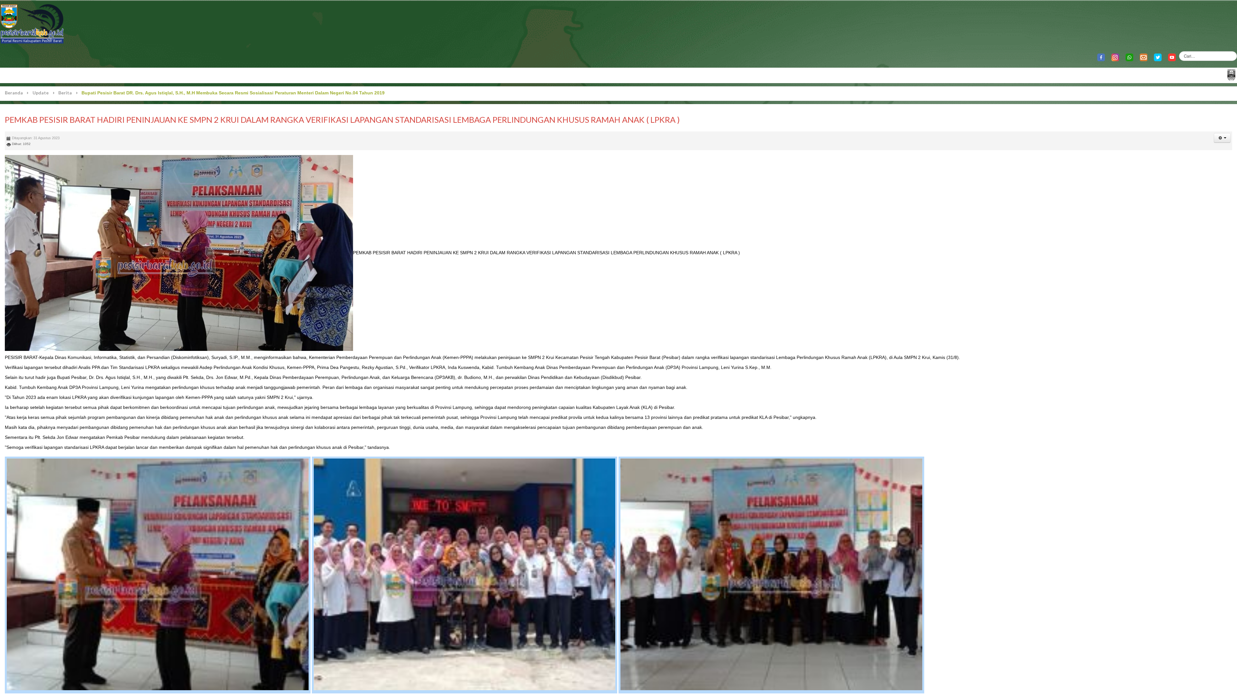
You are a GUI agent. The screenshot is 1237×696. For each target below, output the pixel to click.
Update (41, 92)
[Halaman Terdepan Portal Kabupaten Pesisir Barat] (1231, 74)
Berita (65, 92)
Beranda (14, 92)
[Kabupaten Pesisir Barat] (32, 23)
